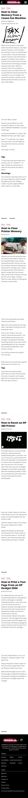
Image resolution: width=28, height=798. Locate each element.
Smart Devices (14, 760)
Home (3, 8)
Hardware (13, 763)
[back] (2, 2)
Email (20, 760)
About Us (4, 773)
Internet (3, 757)
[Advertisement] (14, 102)
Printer (8, 8)
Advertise (4, 776)
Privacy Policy (5, 788)
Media (11, 757)
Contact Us (4, 779)
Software (3, 766)
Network (3, 763)
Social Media (5, 760)
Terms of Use (5, 785)
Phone (20, 763)
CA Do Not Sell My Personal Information (12, 791)
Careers (3, 782)
